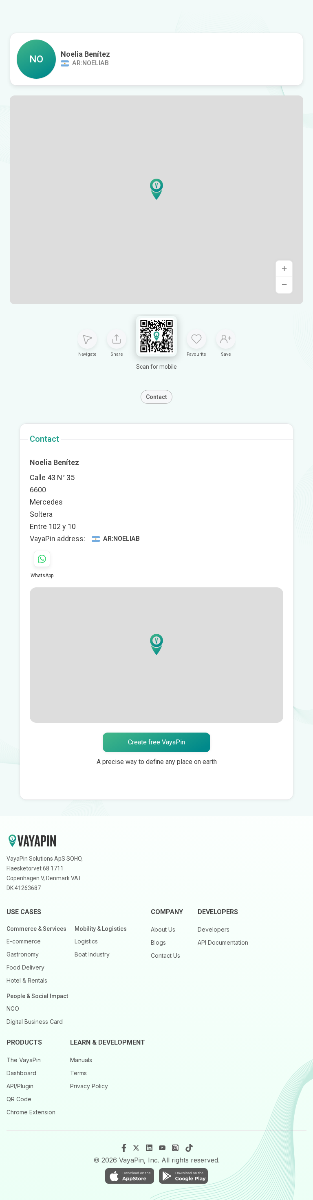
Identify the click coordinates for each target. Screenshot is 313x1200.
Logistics (86, 941)
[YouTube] (163, 1148)
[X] (137, 1148)
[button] (156, 189)
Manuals (81, 1059)
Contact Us (165, 955)
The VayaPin (24, 1059)
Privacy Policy (89, 1086)
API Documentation (223, 942)
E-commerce (24, 941)
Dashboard (21, 1072)
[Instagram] (176, 1148)
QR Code (19, 1099)
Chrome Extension (31, 1112)
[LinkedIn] (150, 1148)
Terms (78, 1072)
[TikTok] (189, 1148)
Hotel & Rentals (27, 980)
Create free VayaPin (156, 742)
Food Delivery (25, 967)
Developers (213, 929)
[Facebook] (124, 1148)
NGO (13, 1008)
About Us (163, 929)
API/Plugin (20, 1086)
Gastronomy (23, 954)
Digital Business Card (35, 1021)
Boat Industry (92, 954)
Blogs (158, 942)
